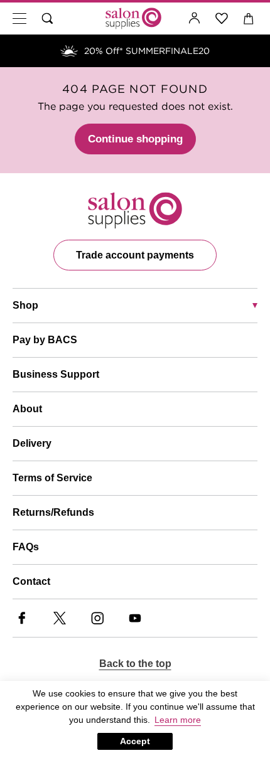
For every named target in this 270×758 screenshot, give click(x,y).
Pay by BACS (45, 339)
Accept (135, 741)
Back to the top (135, 663)
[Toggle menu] (19, 19)
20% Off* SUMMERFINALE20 (147, 51)
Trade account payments (135, 255)
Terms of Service (52, 477)
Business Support (56, 374)
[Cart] (249, 19)
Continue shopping (135, 139)
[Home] (133, 18)
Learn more (177, 720)
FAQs (26, 547)
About (27, 408)
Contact (31, 581)
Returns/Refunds (53, 512)
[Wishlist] (222, 19)
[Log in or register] (194, 19)
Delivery (32, 443)
